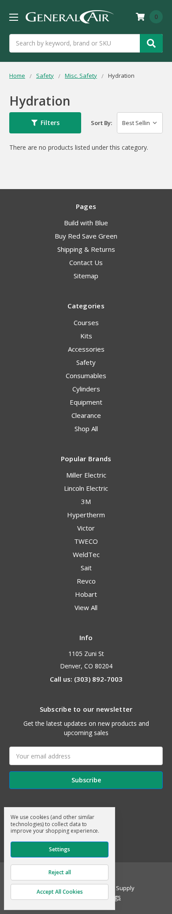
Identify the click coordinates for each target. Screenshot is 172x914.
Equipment (86, 402)
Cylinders (86, 388)
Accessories (86, 349)
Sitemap (86, 275)
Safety (86, 362)
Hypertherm (86, 514)
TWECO (86, 541)
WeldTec (86, 554)
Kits (86, 335)
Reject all (60, 872)
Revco (86, 580)
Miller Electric (86, 474)
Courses (86, 322)
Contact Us (86, 262)
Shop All (86, 428)
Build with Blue (86, 222)
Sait (86, 567)
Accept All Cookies (60, 891)
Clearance (86, 415)
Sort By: (101, 123)
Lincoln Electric (86, 488)
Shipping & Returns (86, 249)
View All (86, 607)
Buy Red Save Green (86, 235)
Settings (59, 849)
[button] (45, 122)
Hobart (86, 594)
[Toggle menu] (13, 17)
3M (86, 501)
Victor (86, 527)
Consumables (86, 375)
